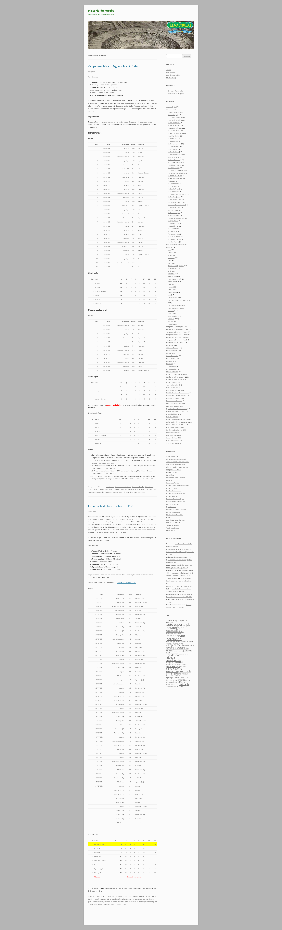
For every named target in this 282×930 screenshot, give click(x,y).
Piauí (169, 295)
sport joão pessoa (173, 675)
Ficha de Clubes (171, 369)
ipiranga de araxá (130, 902)
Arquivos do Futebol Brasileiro (176, 464)
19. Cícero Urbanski (174, 160)
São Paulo (171, 319)
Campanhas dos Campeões (175, 327)
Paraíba (170, 287)
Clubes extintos (187, 645)
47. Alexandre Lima (174, 234)
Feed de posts (170, 72)
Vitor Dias (141, 492)
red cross (183, 667)
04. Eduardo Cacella (174, 120)
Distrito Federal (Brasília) (176, 266)
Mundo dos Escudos (173, 512)
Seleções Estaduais (172, 441)
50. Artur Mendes (173, 242)
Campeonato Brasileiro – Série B (176, 335)
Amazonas (171, 258)
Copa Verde (170, 353)
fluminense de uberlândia (115, 902)
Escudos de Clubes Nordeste (175, 478)
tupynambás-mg (172, 682)
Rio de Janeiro (172, 298)
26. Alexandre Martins (175, 178)
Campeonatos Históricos (123, 487)
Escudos (169, 361)
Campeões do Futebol (173, 470)
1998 (102, 489)
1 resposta (91, 72)
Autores (169, 109)
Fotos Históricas (171, 372)
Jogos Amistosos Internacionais (176, 409)
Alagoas (170, 252)
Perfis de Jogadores (172, 433)
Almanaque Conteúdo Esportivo (176, 459)
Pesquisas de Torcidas (173, 435)
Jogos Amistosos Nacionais (175, 411)
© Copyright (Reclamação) (174, 91)
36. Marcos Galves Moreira (176, 205)
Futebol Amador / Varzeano (175, 377)
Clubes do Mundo (172, 472)
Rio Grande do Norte (174, 305)
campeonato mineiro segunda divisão (133, 489)
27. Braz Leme (172, 181)
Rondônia (171, 311)
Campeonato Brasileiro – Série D (176, 340)
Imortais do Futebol (172, 504)
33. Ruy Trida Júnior (174, 197)
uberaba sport (172, 684)
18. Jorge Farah (172, 157)
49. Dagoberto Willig (174, 239)
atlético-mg (170, 622)
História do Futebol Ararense (175, 501)
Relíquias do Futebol (173, 523)
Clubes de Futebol (172, 348)
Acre (169, 250)
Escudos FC (170, 480)
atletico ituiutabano (124, 899)
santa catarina (174, 668)
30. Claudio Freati (173, 189)
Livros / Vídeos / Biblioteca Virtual (177, 419)
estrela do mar (183, 649)
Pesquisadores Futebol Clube (175, 520)
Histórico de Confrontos (174, 398)
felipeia (169, 650)
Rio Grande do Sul (173, 308)
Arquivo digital (171, 107)
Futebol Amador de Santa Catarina (177, 486)
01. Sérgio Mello (173, 112)
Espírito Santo (172, 268)
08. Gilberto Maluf (173, 131)
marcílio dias (173, 660)
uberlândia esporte (94, 904)
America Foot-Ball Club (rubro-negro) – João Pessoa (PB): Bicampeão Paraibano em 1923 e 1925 (179, 573)
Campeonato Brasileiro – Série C (176, 337)
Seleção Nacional (171, 438)
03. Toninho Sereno (174, 117)
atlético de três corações (113, 489)
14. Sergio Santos (173, 147)
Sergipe (170, 321)
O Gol (168, 517)
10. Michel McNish (173, 136)
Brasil (168, 247)
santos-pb (184, 671)
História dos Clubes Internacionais (177, 393)
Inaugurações (172, 366)
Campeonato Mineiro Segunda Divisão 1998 (113, 66)
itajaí (168, 652)
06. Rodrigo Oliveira (174, 125)
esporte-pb (171, 647)
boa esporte (136, 899)
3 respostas (92, 511)
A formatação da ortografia (175, 94)
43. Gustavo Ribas (173, 223)
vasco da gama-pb (172, 686)
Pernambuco (172, 292)
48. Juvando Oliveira (174, 237)
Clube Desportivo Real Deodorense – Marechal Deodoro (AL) (178, 581)
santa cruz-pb (172, 671)
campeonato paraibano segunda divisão (179, 641)
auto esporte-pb (178, 624)
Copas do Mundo (172, 356)
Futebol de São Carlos (173, 491)
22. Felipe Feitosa (173, 168)
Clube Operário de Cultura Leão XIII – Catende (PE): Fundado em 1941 (180, 551)
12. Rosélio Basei (173, 141)
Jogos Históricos (171, 414)
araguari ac (113, 899)
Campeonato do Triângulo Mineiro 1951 (110, 506)
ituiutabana (174, 653)
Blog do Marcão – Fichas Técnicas (177, 467)
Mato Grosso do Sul (174, 279)
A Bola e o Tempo (172, 456)
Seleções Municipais (172, 443)
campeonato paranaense (174, 643)
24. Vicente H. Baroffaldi (175, 173)
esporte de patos (181, 647)
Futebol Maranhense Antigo (175, 494)
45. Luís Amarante (173, 229)
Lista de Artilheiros (172, 417)
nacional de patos (173, 664)
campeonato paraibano (175, 637)
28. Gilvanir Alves (173, 184)
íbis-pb (181, 686)
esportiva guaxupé (172, 649)
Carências (135, 896)
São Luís (185, 677)
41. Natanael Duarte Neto (176, 218)
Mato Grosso (172, 276)
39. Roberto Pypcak (174, 213)
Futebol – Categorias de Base (175, 374)
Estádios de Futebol (172, 483)
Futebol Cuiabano (172, 488)
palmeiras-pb (173, 666)
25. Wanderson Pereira (175, 176)
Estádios (169, 364)
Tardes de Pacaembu (173, 525)
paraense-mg (109, 492)
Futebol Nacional (171, 496)
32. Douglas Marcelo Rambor (177, 194)
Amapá (170, 255)
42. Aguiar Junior (173, 221)
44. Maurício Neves (174, 226)
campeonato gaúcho (175, 631)
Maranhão (171, 274)
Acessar (168, 70)
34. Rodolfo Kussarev (174, 200)
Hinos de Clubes (171, 388)
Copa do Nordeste (172, 350)
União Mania (170, 531)
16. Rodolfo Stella (173, 152)
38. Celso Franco (173, 210)
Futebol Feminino (172, 382)
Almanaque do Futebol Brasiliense (177, 462)
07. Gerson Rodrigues (175, 128)
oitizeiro (184, 664)
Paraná (170, 290)
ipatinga (94, 492)
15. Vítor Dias (110, 487)
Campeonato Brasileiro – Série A (176, 332)
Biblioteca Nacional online (126, 583)
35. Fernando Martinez (175, 202)
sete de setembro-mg (176, 673)
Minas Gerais (149, 487)
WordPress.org (171, 78)
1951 (108, 899)
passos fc (117, 492)
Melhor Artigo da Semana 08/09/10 (177, 422)
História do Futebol (101, 11)
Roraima (170, 313)
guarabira (187, 650)
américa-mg (171, 620)
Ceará (169, 263)
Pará (169, 284)
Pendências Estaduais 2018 (175, 430)
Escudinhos (170, 475)
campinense (173, 645)
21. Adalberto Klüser (174, 165)
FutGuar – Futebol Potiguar (175, 499)
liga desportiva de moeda (177, 656)
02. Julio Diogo (172, 115)
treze (181, 679)
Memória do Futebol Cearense (176, 509)
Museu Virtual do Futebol (174, 515)
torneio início (171, 680)
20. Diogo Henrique (174, 162)
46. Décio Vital (172, 231)
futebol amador (177, 651)
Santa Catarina (172, 316)
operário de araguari (150, 902)
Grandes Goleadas (172, 385)
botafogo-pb (175, 628)
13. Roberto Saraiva (174, 144)
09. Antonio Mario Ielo (175, 133)
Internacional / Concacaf (174, 401)
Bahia (169, 260)
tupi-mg (187, 680)
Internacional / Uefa (172, 406)
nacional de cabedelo (175, 662)
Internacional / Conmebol (174, 403)
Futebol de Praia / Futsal (174, 380)
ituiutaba (101, 492)
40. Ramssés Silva (173, 215)
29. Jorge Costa (172, 186)
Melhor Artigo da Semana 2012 (176, 425)
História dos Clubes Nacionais (176, 396)
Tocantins (171, 324)
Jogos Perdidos (171, 507)
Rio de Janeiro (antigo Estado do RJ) (179, 300)
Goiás (169, 271)
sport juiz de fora (173, 677)
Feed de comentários (173, 75)
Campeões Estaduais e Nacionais (177, 329)
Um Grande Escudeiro (173, 528)
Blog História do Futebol (174, 245)
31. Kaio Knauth (173, 192)
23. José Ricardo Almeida (175, 170)
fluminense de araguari (99, 902)
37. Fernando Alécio (174, 207)
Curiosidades (170, 358)
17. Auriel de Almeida (174, 154)
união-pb (184, 684)
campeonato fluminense (173, 630)
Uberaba (183, 682)
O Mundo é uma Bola (173, 427)
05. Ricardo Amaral (174, 123)
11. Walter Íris (172, 139)
